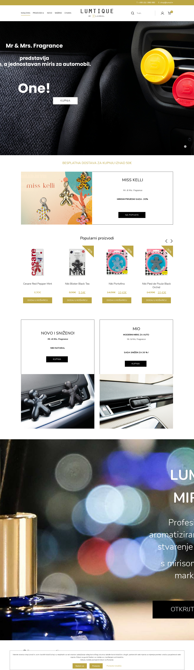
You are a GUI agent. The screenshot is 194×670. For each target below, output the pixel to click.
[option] (37, 275)
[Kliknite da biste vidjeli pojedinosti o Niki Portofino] (37, 262)
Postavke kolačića (114, 666)
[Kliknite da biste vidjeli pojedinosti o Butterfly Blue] (116, 262)
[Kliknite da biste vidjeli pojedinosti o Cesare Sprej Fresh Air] (156, 262)
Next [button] (171, 241)
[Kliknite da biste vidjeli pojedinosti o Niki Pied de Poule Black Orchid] (77, 262)
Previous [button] (166, 241)
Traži (132, 13)
